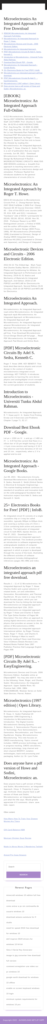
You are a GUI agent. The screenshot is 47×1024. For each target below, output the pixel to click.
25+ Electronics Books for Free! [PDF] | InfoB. (22, 70)
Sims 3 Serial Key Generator (19, 950)
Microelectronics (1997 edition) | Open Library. (22, 83)
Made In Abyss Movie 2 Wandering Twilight (23, 847)
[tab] (13, 8)
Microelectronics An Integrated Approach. (20, 49)
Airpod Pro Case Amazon (15, 855)
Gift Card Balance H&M (14, 830)
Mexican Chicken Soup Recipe (17, 838)
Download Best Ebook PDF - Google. (18, 62)
